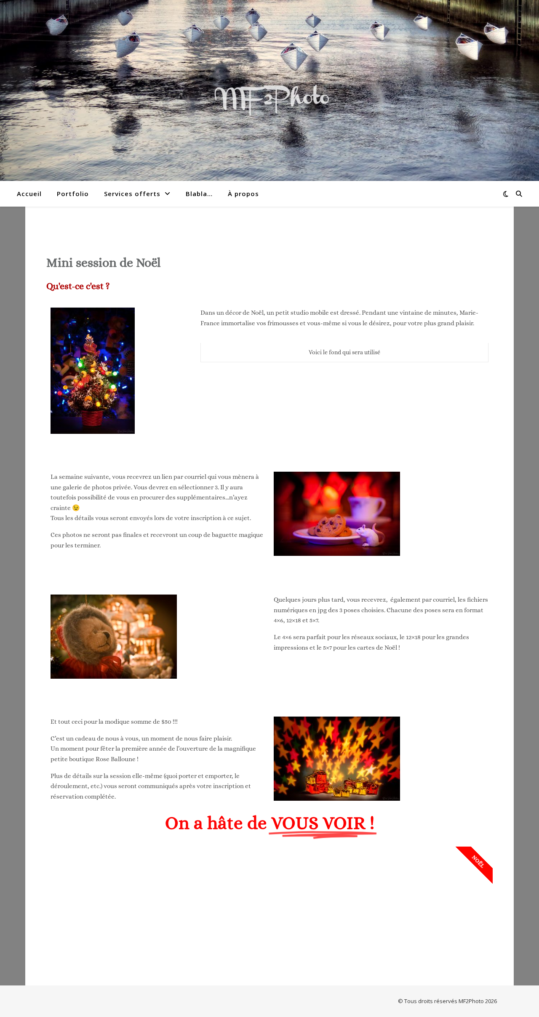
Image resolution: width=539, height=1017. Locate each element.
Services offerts (132, 193)
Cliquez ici (269, 922)
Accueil (29, 193)
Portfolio (73, 193)
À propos (243, 193)
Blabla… (199, 193)
